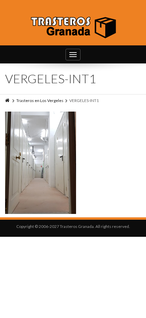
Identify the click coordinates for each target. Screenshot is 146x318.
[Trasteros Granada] (73, 27)
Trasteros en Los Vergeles (39, 100)
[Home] (8, 100)
